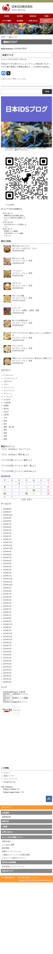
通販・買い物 (9, 427)
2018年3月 (7, 627)
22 (5, 493)
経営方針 (14, 218)
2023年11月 (7, 582)
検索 (47, 91)
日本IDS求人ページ (11, 233)
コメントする (21, 79)
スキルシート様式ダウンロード (14, 858)
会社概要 (15, 215)
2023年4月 (7, 600)
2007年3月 (7, 673)
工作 (5, 418)
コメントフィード (10, 779)
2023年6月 (7, 597)
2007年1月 (7, 679)
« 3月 (23, 500)
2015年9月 (7, 643)
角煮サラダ (7, 55)
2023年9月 (7, 588)
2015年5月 (7, 652)
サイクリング (9, 390)
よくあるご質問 (8, 845)
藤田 (26, 460)
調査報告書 (6, 817)
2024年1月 (7, 576)
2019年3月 (7, 621)
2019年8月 (7, 618)
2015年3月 (7, 658)
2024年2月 (7, 573)
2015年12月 (7, 633)
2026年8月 (7, 509)
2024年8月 (7, 554)
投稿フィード (9, 776)
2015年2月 (7, 661)
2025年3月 (7, 536)
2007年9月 (7, 664)
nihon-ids (23, 59)
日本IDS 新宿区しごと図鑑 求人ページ (14, 699)
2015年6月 (7, 649)
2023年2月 (7, 606)
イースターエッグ (10, 378)
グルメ (10, 79)
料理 (14, 79)
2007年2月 (7, 676)
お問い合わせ (7, 832)
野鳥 (5, 430)
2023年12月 (7, 579)
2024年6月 (7, 561)
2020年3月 (7, 612)
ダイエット (8, 393)
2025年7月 (7, 524)
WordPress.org (9, 782)
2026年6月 (7, 512)
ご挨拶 (4, 827)
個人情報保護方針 (8, 878)
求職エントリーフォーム (11, 851)
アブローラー (9, 375)
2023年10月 (7, 585)
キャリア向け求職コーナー (12, 837)
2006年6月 (7, 682)
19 (34, 490)
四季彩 (6, 406)
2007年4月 (7, 670)
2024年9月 (7, 551)
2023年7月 (7, 594)
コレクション (9, 387)
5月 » (29, 500)
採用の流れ (6, 841)
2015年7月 (7, 645)
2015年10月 (7, 639)
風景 (5, 439)
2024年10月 (7, 548)
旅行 (5, 424)
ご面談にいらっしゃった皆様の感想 (16, 855)
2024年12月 (7, 542)
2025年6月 (7, 527)
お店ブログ (8, 381)
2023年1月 (7, 609)
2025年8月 (7, 521)
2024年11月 (7, 545)
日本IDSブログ (8, 871)
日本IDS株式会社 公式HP (14, 692)
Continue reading (42, 67)
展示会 (6, 409)
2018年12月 (7, 624)
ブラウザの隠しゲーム (11, 460)
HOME (3, 37)
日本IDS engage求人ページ (15, 702)
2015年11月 (7, 636)
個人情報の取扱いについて (28, 878)
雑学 (5, 433)
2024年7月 (7, 557)
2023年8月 (7, 591)
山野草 (6, 415)
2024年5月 (7, 563)
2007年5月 (7, 667)
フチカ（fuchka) (8, 449)
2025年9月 (7, 518)
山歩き (6, 412)
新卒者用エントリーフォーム (13, 867)
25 (26, 493)
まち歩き (7, 399)
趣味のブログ (13, 37)
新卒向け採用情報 (9, 862)
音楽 (5, 436)
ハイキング (8, 397)
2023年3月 (7, 603)
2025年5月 (7, 530)
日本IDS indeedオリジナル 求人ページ (14, 695)
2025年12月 (7, 515)
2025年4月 (7, 533)
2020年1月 (7, 615)
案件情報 (5, 848)
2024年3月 (7, 570)
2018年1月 (7, 630)
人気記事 (7, 403)
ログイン (7, 773)
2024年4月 (7, 567)
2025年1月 (7, 539)
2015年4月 (7, 655)
